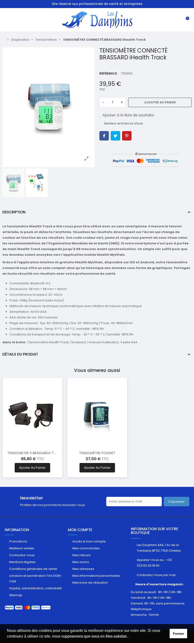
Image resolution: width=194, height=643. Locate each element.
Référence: (108, 73)
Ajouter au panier (160, 102)
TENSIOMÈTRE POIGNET (97, 453)
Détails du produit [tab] (20, 354)
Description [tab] (14, 212)
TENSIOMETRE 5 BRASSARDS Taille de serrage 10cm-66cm (53, 453)
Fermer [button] (178, 633)
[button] (129, 637)
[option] (48, 107)
